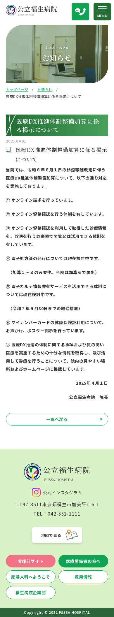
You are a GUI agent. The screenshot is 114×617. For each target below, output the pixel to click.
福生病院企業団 (30, 592)
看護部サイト (31, 561)
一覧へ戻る (57, 419)
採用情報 (83, 577)
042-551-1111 (64, 513)
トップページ (17, 89)
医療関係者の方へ (83, 561)
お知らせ (44, 89)
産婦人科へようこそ (30, 577)
